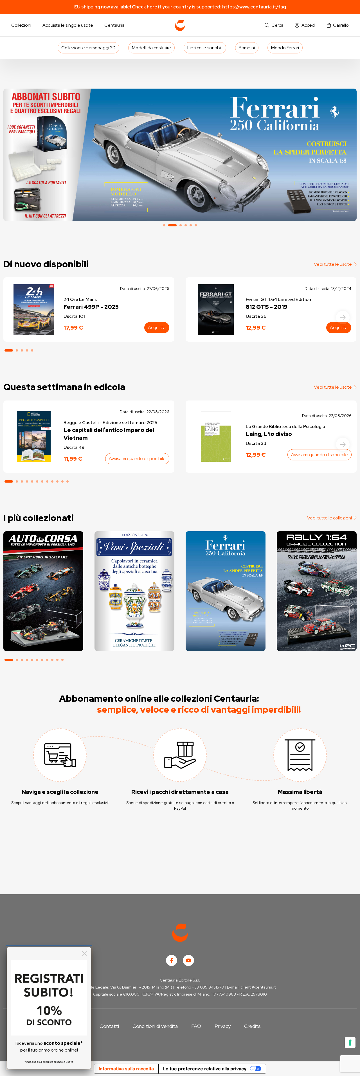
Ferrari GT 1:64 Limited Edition (278, 299)
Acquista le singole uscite (67, 25)
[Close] (84, 953)
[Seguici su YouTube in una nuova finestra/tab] (188, 960)
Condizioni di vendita (155, 1026)
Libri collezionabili (204, 48)
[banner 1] (164, 225)
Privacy (223, 1026)
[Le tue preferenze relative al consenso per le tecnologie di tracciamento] (350, 1042)
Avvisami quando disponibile (137, 459)
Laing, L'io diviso (269, 434)
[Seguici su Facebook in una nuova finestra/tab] (171, 960)
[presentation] (343, 317)
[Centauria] (180, 25)
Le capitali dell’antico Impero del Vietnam (109, 434)
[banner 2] (180, 155)
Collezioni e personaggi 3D (88, 48)
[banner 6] (196, 225)
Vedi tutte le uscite (333, 264)
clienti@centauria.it (258, 987)
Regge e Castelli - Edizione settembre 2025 (110, 423)
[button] (274, 25)
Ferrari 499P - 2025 (91, 306)
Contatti (109, 1026)
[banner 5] (190, 225)
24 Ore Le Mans (80, 299)
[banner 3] (180, 225)
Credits (252, 1026)
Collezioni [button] (21, 25)
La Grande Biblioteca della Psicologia (285, 426)
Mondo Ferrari (285, 48)
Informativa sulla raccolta (126, 1069)
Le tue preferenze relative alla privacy (204, 1069)
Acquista (157, 327)
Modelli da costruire (151, 48)
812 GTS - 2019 (266, 306)
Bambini (247, 48)
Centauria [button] (114, 25)
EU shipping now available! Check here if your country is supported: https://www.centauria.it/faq (180, 7)
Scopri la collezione (134, 626)
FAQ (196, 1026)
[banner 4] (185, 225)
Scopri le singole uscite (43, 642)
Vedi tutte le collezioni (330, 518)
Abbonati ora (43, 626)
